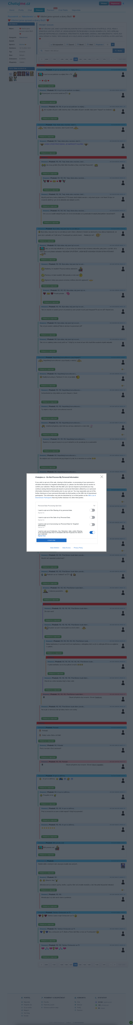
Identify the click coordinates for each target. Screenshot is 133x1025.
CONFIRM (51, 540)
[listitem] (66, 506)
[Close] (102, 477)
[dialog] (66, 512)
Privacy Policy (78, 548)
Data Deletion (54, 548)
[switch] (92, 510)
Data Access (66, 548)
